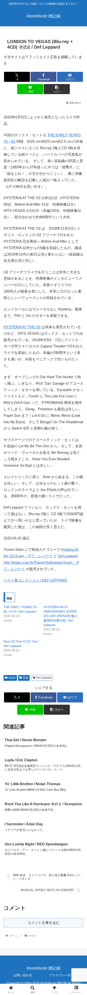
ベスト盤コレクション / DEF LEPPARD (35, 580)
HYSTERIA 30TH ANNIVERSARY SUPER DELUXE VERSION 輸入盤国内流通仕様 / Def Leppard (61, 616)
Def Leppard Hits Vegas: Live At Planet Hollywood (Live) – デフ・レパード (41, 562)
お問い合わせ (22, 975)
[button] (57, 89)
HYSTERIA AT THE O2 (22, 327)
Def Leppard (43, 677)
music (12, 677)
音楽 (25, 677)
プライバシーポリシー (64, 975)
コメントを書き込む (43, 923)
